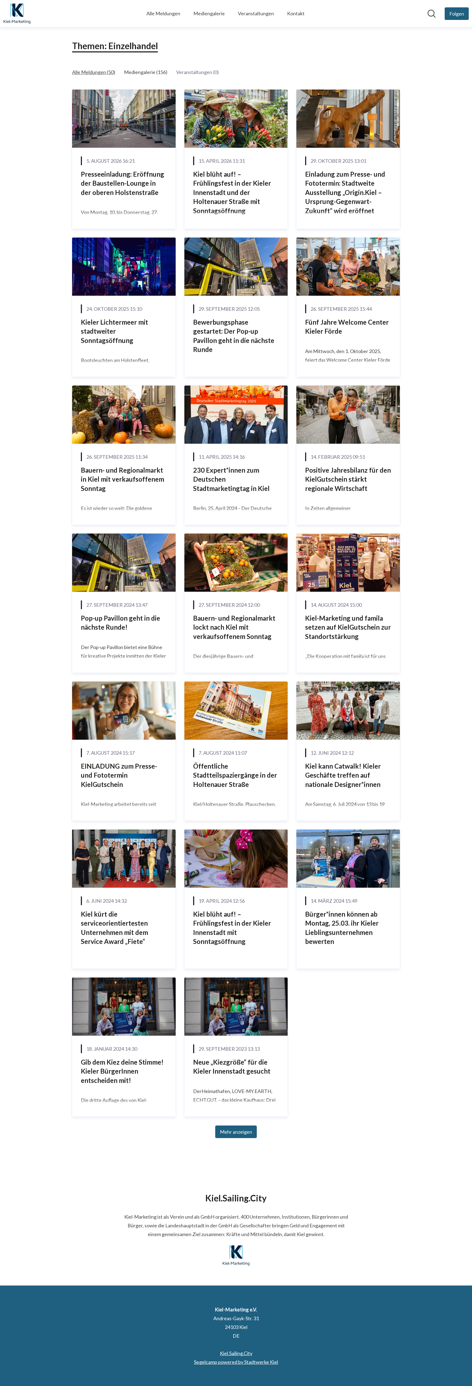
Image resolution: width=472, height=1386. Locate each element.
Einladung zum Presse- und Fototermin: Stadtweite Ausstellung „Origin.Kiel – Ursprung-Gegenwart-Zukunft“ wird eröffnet (345, 192)
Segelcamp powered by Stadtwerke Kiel (236, 1362)
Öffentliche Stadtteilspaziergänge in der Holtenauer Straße (235, 775)
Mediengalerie (209, 13)
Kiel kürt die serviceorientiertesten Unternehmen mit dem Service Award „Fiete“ (114, 928)
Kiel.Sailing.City (236, 1353)
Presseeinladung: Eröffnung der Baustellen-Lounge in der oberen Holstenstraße (122, 183)
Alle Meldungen (163, 13)
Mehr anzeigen (236, 1132)
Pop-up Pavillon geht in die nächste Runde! (120, 622)
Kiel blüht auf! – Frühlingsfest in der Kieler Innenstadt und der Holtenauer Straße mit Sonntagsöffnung (232, 192)
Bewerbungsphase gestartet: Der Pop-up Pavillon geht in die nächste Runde (233, 336)
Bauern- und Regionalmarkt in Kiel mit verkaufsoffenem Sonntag (122, 479)
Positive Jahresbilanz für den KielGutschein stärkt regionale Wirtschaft (348, 479)
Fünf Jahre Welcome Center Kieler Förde (347, 326)
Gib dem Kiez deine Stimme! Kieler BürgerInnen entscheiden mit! (122, 1071)
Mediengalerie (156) (145, 72)
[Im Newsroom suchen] (431, 13)
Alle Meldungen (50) (93, 72)
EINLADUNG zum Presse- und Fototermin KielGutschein (119, 775)
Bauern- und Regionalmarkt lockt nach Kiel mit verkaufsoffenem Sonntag (234, 627)
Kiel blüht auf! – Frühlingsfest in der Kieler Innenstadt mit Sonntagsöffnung (232, 928)
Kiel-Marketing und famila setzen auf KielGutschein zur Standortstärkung (348, 627)
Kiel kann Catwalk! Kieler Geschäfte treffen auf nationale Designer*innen (343, 775)
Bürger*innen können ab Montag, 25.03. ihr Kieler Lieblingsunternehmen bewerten (342, 928)
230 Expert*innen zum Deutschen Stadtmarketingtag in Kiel (231, 479)
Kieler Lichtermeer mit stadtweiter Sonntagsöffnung (114, 331)
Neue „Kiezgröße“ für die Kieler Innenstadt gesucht (231, 1066)
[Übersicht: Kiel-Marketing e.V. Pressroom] (17, 13)
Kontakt (296, 13)
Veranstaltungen (256, 13)
